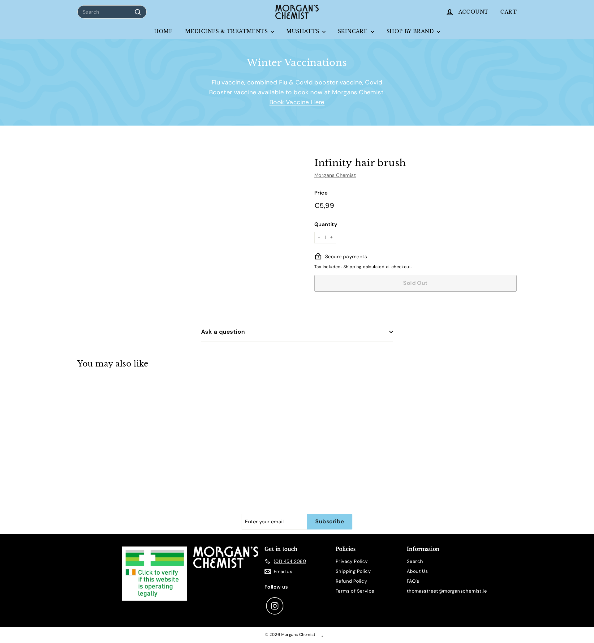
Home (163, 31)
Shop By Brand (411, 31)
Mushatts (303, 31)
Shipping (352, 266)
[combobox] (112, 12)
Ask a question (223, 332)
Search (415, 561)
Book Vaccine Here (297, 102)
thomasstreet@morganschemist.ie (447, 591)
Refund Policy (351, 581)
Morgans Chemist (335, 175)
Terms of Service (355, 591)
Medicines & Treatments (227, 31)
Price (321, 192)
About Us (417, 571)
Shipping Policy (353, 571)
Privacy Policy (352, 561)
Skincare (353, 31)
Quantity (325, 224)
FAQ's (413, 581)
